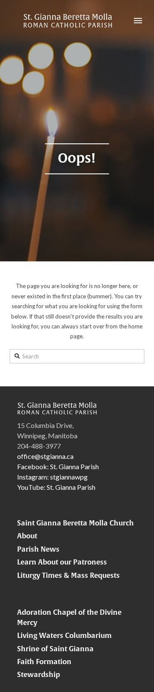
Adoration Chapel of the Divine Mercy (69, 617)
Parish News (38, 549)
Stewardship (38, 674)
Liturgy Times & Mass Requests (68, 575)
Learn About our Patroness (62, 562)
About (27, 536)
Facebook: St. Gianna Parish (58, 466)
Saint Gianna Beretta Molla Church (75, 523)
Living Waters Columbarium (64, 635)
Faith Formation (44, 661)
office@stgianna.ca (45, 456)
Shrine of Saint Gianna (55, 649)
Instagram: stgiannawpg (52, 477)
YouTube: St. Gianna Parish (56, 487)
